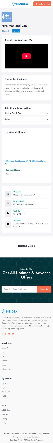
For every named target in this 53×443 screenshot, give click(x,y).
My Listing (5, 414)
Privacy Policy (7, 369)
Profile (4, 396)
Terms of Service (28, 437)
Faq (3, 356)
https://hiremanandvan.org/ (24, 195)
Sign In (4, 387)
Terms (4, 365)
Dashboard (6, 391)
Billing (4, 422)
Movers (16, 31)
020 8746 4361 (19, 214)
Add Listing (44, 3)
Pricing (4, 418)
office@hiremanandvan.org (23, 204)
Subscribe (44, 289)
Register (5, 383)
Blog (3, 352)
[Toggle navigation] (4, 4)
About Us (5, 348)
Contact (4, 360)
